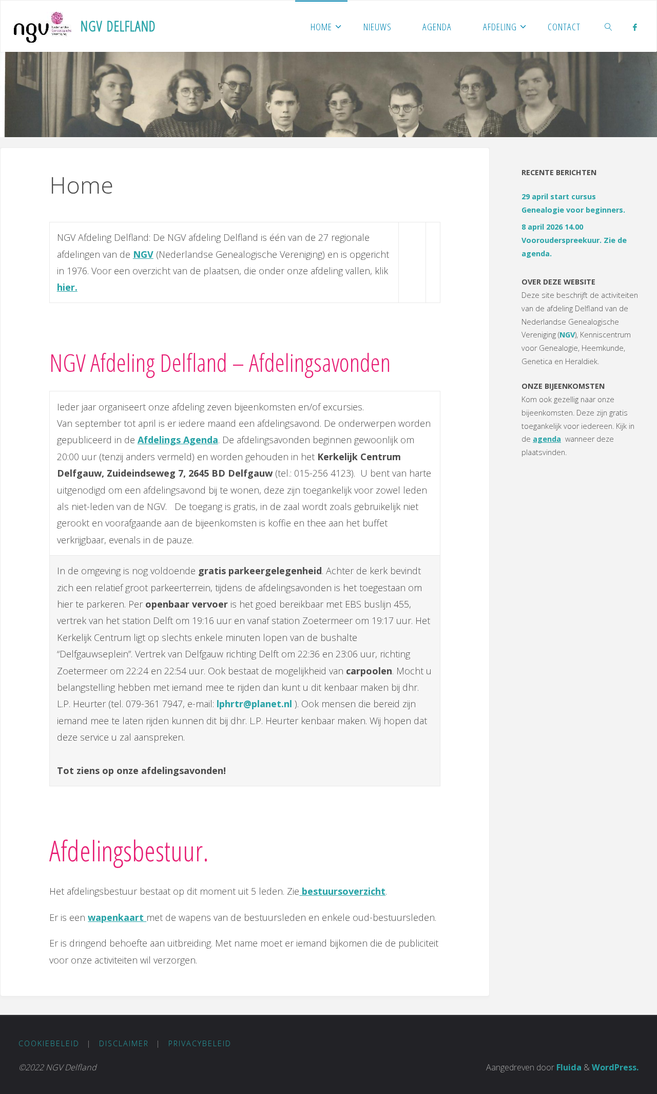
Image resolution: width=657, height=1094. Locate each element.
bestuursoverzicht (342, 891)
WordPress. (615, 1067)
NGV (567, 334)
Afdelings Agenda (178, 439)
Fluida (568, 1067)
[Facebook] (634, 27)
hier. (67, 287)
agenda (547, 439)
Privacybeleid (199, 1043)
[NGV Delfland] (42, 26)
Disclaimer (124, 1043)
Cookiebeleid (49, 1043)
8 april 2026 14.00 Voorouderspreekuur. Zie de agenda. (574, 240)
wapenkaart (117, 917)
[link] (609, 26)
